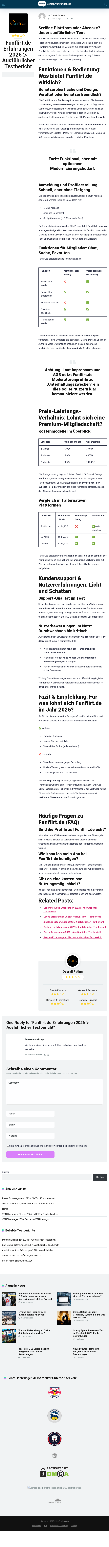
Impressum (36, 1526)
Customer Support (88, 1000)
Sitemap (74, 1526)
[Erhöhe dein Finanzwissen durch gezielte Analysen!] (9, 1324)
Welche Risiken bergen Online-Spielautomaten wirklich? (34, 1331)
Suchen (5, 1172)
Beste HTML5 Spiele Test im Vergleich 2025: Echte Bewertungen (33, 1352)
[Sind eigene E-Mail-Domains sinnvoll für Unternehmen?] (64, 1305)
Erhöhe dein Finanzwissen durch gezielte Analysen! (32, 1313)
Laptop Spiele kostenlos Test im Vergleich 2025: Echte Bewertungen (88, 1333)
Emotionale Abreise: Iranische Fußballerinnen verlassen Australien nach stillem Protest (35, 1296)
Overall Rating (73, 971)
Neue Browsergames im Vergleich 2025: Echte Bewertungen (86, 1352)
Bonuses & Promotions (57, 1000)
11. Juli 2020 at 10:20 (33, 1055)
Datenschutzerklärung (59, 1526)
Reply (46, 1055)
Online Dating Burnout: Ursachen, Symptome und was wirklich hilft (89, 1315)
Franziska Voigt (58, 15)
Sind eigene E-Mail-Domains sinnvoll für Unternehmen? (88, 1295)
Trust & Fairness (58, 990)
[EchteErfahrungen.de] (54, 4)
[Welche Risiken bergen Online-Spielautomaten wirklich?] (9, 1342)
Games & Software (87, 990)
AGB (45, 1526)
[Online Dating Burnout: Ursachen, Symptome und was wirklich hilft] (64, 1324)
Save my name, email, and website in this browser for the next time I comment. (48, 1145)
